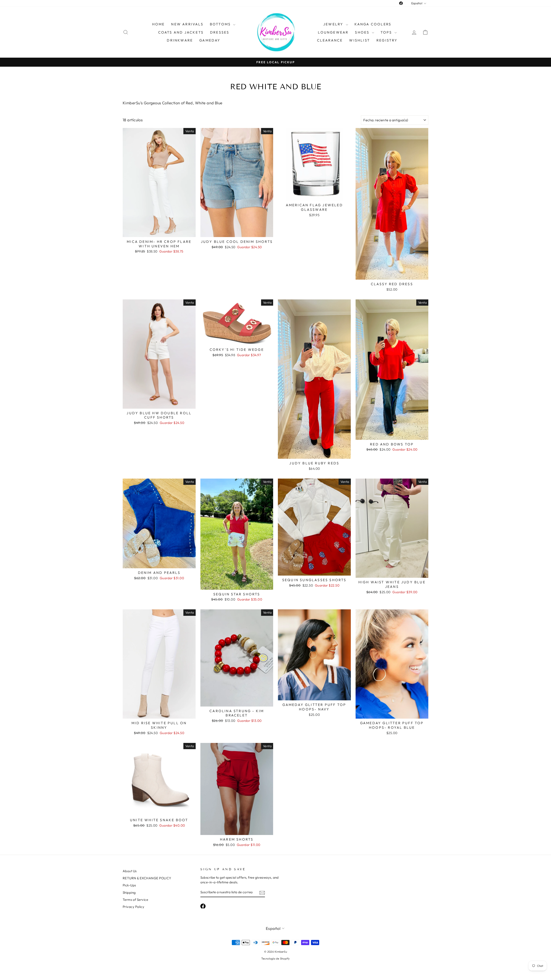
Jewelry (334, 24)
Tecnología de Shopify (275, 958)
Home (158, 24)
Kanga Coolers (373, 24)
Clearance (330, 40)
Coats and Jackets (181, 32)
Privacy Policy (133, 907)
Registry (387, 40)
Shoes (363, 32)
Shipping (129, 892)
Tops (387, 32)
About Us (130, 871)
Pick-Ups (129, 885)
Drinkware (180, 40)
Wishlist (359, 40)
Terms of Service (135, 900)
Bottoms (221, 24)
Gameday (209, 40)
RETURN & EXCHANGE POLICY (147, 878)
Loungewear (333, 32)
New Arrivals (187, 24)
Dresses (219, 32)
